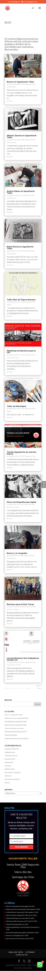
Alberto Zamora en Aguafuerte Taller (22, 136)
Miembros (18, 665)
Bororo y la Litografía (17, 553)
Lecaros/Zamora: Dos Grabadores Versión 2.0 (23, 659)
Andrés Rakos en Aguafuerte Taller (21, 192)
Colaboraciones (11, 87)
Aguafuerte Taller (30, 84)
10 (28, 688)
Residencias (8, 769)
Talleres (9, 304)
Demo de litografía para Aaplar (21, 502)
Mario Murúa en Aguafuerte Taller (20, 248)
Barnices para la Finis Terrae (20, 604)
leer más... (10, 101)
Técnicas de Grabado (11, 779)
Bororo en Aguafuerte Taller (20, 82)
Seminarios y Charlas (13, 357)
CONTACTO (22, 955)
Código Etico (9, 752)
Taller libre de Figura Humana (21, 300)
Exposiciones (11, 665)
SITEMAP (30, 952)
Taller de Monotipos (16, 406)
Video (6, 782)
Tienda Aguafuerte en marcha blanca (21, 453)
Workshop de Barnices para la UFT (21, 352)
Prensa (7, 766)
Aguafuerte (12, 84)
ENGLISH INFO (16, 952)
